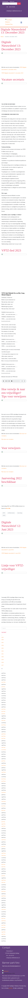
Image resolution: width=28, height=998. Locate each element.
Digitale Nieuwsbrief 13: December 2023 (11, 45)
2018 (2, 662)
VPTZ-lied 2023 (11, 250)
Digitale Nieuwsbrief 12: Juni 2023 (11, 526)
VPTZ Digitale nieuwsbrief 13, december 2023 (12, 73)
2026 (2, 639)
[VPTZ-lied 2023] (14, 272)
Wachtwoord (12, 1)
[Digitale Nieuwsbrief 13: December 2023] (14, 58)
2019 (4, 512)
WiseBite (10, 988)
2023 (2, 637)
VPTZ (4, 515)
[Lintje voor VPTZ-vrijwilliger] (14, 583)
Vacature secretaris (12, 79)
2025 (2, 642)
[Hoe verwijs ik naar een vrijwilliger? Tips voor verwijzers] (14, 405)
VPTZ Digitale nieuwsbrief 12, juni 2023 (11, 553)
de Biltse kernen (11, 512)
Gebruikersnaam (5, 1)
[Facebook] (24, 11)
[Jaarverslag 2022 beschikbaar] (14, 494)
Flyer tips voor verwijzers (7, 439)
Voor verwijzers (10, 448)
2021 (2, 653)
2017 (2, 665)
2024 (2, 645)
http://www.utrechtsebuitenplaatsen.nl (11, 966)
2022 (2, 651)
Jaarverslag (19, 512)
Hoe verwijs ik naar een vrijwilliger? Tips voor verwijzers (13, 392)
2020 (2, 656)
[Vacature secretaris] (14, 92)
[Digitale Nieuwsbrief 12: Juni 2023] (14, 538)
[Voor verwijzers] (14, 457)
